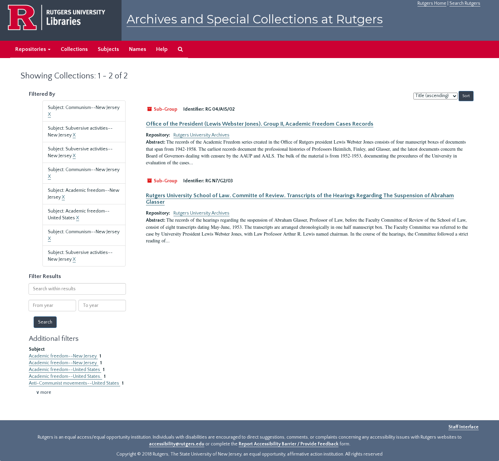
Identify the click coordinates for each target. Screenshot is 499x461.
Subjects (108, 49)
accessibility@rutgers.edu (176, 444)
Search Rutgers (464, 3)
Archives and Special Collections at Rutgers (255, 19)
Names (137, 49)
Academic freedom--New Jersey (63, 356)
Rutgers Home (432, 3)
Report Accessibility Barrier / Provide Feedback (288, 444)
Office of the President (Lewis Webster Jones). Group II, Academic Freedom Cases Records (259, 124)
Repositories (31, 49)
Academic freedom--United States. (65, 376)
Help (162, 49)
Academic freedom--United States (65, 369)
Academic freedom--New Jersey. (63, 363)
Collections (74, 49)
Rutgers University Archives (201, 135)
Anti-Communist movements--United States (74, 383)
